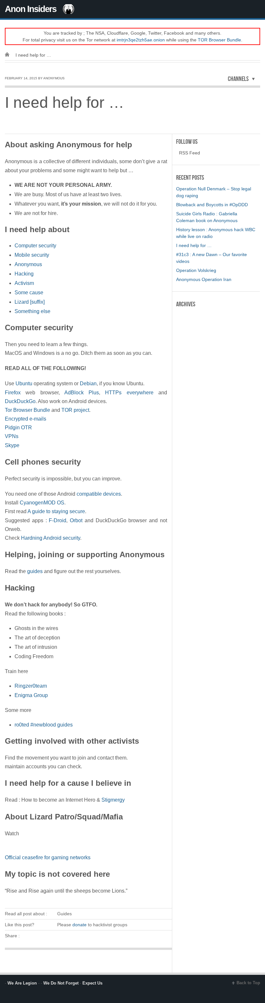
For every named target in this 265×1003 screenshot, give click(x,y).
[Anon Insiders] (9, 55)
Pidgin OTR (18, 427)
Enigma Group (31, 695)
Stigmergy (113, 800)
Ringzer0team (31, 686)
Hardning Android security (50, 538)
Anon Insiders (30, 9)
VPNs (11, 436)
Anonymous (28, 264)
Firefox (13, 392)
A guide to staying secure (56, 511)
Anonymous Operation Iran (203, 279)
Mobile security (32, 255)
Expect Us (92, 983)
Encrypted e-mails (25, 419)
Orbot (76, 520)
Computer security (35, 245)
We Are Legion (22, 983)
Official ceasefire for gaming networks (47, 857)
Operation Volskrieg (196, 270)
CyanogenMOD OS (42, 502)
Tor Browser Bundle (27, 410)
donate (79, 924)
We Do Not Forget (61, 983)
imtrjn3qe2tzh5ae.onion (141, 39)
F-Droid (57, 520)
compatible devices (99, 494)
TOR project (75, 410)
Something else (32, 311)
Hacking (24, 273)
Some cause (29, 292)
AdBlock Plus (81, 392)
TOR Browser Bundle (219, 39)
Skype (12, 445)
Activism (24, 283)
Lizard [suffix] (30, 302)
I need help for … (194, 245)
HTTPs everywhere (129, 392)
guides (35, 571)
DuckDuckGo (20, 401)
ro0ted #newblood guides (44, 724)
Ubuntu (24, 383)
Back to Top (248, 982)
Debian (88, 383)
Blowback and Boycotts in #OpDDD (212, 204)
